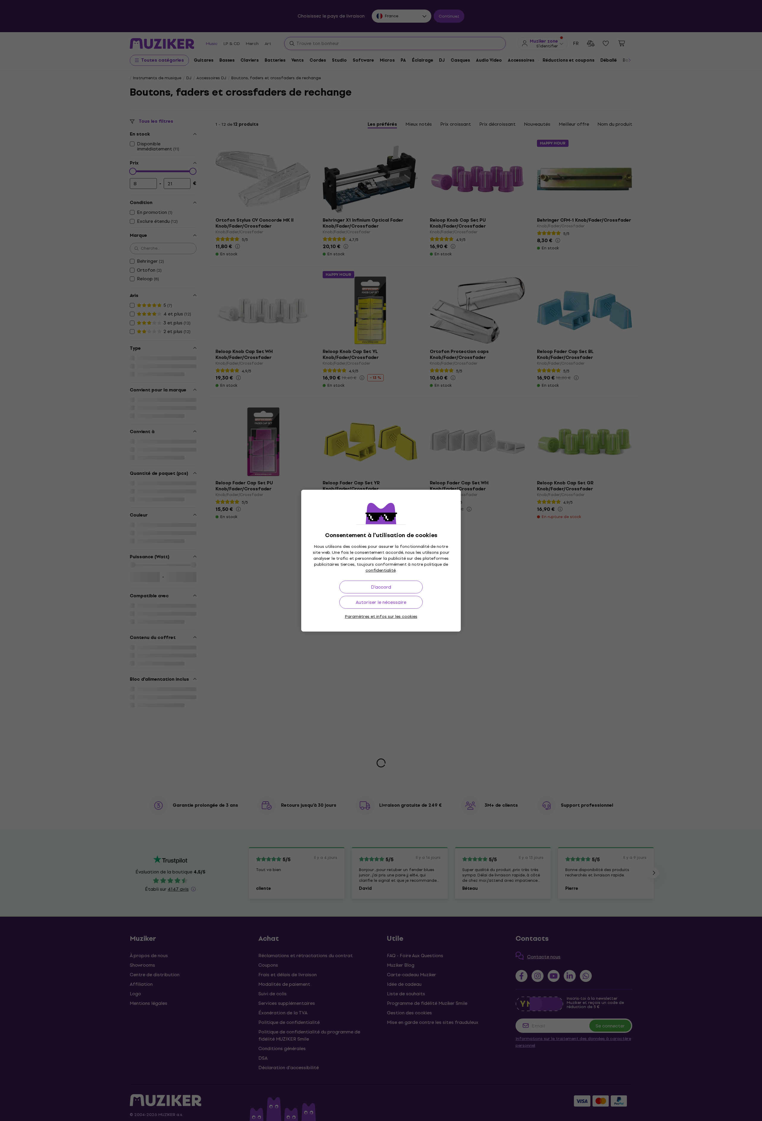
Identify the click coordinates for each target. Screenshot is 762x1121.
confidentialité (381, 570)
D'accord (381, 587)
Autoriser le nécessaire (381, 602)
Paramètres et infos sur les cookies (381, 616)
